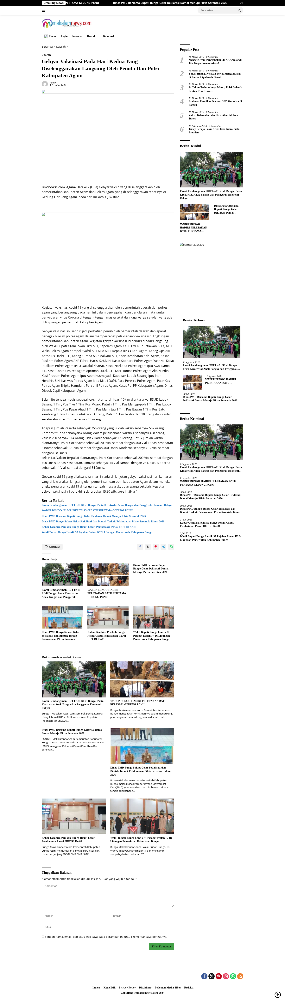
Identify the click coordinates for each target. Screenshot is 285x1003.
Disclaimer (145, 987)
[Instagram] (226, 976)
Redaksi (188, 987)
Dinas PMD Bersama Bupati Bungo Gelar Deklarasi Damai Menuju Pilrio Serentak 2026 (134, 3)
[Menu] (44, 10)
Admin (53, 82)
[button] (239, 10)
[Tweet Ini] (148, 547)
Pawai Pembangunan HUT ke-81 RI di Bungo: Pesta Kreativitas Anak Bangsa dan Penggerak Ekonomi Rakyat (107, 505)
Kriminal (108, 36)
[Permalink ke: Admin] (45, 84)
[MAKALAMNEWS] (67, 23)
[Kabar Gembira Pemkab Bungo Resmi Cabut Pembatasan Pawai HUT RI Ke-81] (108, 617)
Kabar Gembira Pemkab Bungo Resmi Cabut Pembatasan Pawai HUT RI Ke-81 (89, 527)
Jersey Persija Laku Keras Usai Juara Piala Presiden (214, 130)
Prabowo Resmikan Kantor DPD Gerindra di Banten (215, 103)
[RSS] (240, 976)
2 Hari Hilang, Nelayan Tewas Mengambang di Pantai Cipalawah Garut (215, 75)
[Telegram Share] (163, 547)
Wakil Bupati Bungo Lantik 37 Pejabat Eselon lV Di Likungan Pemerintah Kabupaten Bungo (97, 532)
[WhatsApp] (233, 976)
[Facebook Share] (140, 547)
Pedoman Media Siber (168, 987)
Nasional (77, 36)
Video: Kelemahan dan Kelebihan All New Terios (213, 116)
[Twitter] (211, 976)
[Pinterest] (219, 976)
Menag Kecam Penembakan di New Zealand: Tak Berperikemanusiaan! (215, 61)
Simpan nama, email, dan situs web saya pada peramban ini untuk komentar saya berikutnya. (106, 937)
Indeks (96, 987)
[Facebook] (204, 976)
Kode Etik (110, 987)
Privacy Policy (127, 987)
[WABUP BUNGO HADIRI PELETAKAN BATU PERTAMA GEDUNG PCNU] (108, 575)
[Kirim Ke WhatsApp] (171, 547)
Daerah (91, 36)
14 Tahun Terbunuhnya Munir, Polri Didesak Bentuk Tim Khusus (215, 89)
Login (64, 36)
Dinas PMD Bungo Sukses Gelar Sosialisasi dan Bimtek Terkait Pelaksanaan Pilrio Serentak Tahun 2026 (103, 521)
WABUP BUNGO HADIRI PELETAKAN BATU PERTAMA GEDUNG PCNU (88, 510)
